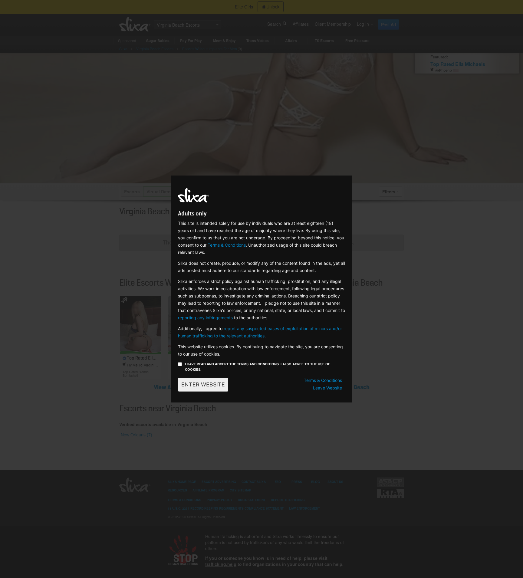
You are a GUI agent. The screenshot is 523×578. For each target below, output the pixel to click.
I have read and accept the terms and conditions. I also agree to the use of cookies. (257, 367)
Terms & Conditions (227, 245)
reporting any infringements (205, 317)
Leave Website (327, 387)
